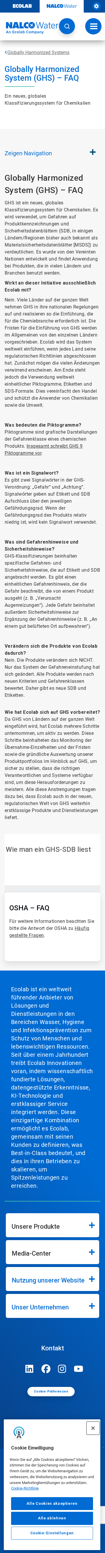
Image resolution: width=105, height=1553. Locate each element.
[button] (67, 26)
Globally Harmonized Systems (38, 52)
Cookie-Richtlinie (25, 1488)
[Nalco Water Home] (29, 28)
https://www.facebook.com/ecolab (46, 1369)
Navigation (28, 153)
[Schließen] (93, 1428)
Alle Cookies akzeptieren (52, 1503)
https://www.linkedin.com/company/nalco (29, 1369)
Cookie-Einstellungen (52, 1533)
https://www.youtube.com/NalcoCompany (78, 1369)
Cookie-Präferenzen (51, 1391)
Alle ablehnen (52, 1518)
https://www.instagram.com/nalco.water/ (62, 1369)
